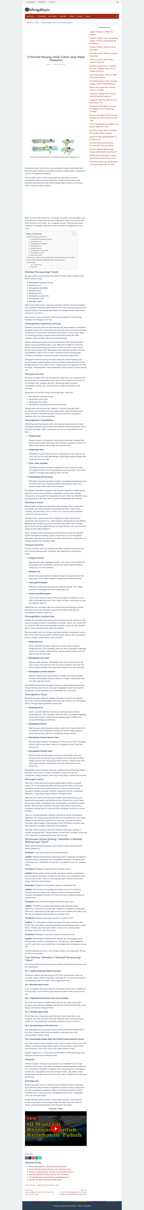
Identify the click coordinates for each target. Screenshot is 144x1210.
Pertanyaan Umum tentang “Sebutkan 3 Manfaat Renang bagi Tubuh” (51, 257)
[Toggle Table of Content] (73, 233)
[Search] (116, 16)
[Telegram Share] (36, 1157)
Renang (33, 1185)
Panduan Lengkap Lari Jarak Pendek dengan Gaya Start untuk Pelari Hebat (39, 1192)
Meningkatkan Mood (37, 253)
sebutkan (52, 1185)
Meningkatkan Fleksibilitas (39, 244)
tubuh (57, 1185)
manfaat (47, 1185)
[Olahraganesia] (37, 9)
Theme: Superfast (84, 1206)
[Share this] (26, 1157)
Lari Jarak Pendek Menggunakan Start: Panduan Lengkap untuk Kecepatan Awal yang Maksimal (73, 1192)
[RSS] (117, 2)
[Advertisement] (56, 41)
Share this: (34, 267)
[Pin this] (33, 1157)
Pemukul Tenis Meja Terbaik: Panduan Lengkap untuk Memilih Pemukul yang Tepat (103, 118)
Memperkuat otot (36, 241)
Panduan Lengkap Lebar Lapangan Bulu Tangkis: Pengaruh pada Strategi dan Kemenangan (104, 40)
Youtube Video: (38, 264)
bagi (43, 1185)
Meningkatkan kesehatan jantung (41, 239)
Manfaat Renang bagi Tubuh (37, 237)
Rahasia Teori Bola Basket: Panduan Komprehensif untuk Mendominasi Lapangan (103, 109)
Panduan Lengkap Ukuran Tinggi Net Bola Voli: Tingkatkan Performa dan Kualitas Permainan (103, 68)
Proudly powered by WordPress (64, 1206)
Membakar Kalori (36, 246)
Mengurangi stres (36, 248)
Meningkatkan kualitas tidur (39, 250)
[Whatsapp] (40, 1157)
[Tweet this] (29, 1157)
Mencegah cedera (36, 255)
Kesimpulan (32, 262)
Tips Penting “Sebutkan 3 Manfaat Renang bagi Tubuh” (46, 260)
